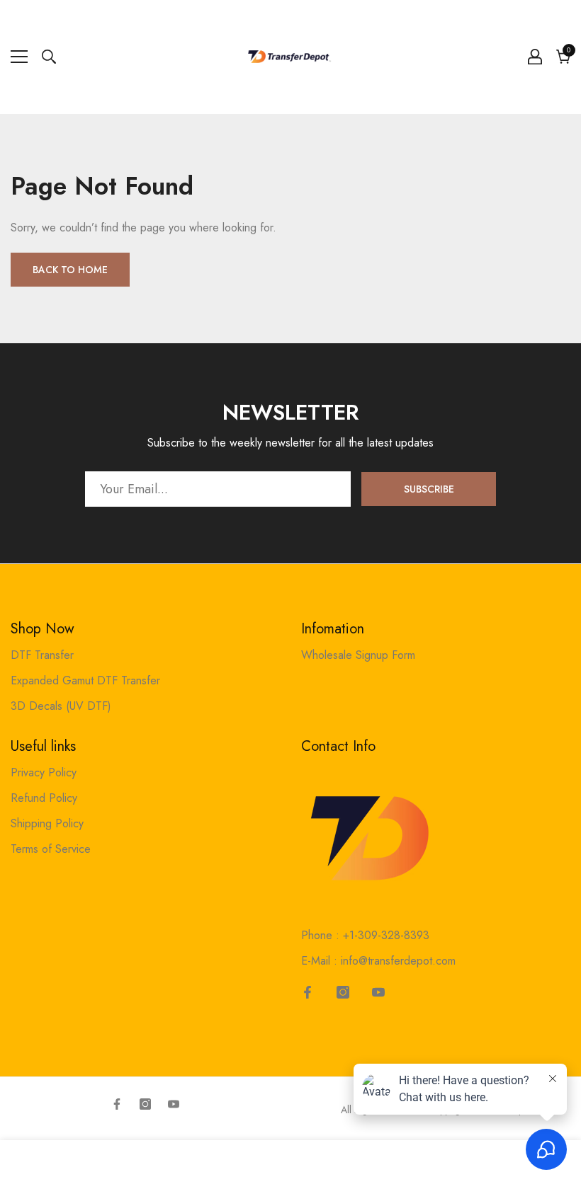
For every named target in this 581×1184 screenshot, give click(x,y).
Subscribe (429, 489)
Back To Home (70, 270)
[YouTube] (378, 992)
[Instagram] (343, 992)
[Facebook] (307, 992)
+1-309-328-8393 (386, 935)
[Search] (49, 57)
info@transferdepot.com (398, 961)
